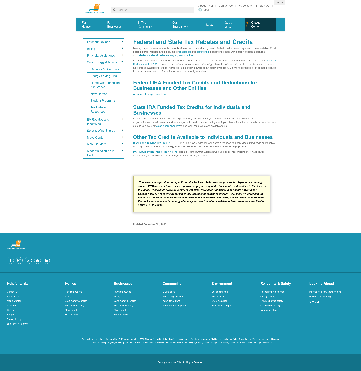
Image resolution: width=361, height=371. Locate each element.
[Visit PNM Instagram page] (20, 260)
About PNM (13, 296)
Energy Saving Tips (104, 76)
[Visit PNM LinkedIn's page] (47, 260)
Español (279, 2)
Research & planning (320, 296)
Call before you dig (270, 305)
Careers (11, 310)
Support (11, 314)
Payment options (73, 291)
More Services (97, 144)
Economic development (174, 305)
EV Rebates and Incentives (98, 121)
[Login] (200, 10)
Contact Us (13, 291)
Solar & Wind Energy (101, 130)
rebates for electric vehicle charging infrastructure (165, 55)
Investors (11, 305)
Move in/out (71, 310)
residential (185, 51)
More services (72, 314)
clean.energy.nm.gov (168, 126)
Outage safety (267, 296)
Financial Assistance (101, 55)
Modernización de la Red (100, 153)
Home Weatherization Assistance (105, 84)
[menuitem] (89, 24)
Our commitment (220, 291)
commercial (202, 51)
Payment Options (98, 42)
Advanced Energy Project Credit (151, 94)
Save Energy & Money (102, 62)
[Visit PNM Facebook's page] (11, 260)
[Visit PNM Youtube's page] (38, 260)
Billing (91, 48)
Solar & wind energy (75, 305)
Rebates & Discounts (105, 69)
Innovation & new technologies (325, 291)
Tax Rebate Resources (98, 109)
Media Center (14, 300)
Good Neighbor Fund (173, 296)
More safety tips (268, 310)
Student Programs (103, 100)
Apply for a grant (171, 300)
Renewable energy (221, 305)
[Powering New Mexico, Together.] (94, 8)
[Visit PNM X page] (29, 260)
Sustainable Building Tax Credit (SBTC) (155, 143)
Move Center (95, 137)
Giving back (169, 291)
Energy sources (219, 300)
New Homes (99, 94)
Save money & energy (76, 300)
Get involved (218, 296)
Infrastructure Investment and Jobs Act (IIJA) (155, 151)
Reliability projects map (272, 291)
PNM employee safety (271, 300)
